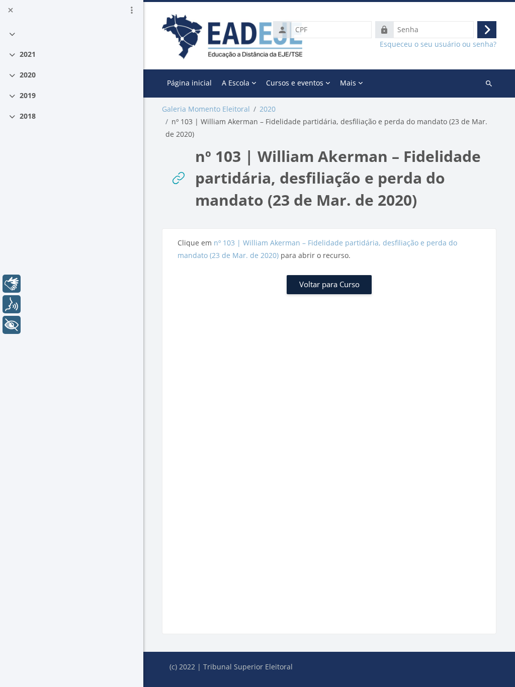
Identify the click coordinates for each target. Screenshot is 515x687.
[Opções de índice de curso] (132, 10)
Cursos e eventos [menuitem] (294, 83)
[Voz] (12, 304)
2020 (28, 74)
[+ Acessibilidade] (12, 325)
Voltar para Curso (329, 284)
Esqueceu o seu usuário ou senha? (438, 44)
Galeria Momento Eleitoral (206, 109)
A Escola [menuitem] (235, 83)
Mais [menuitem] (348, 83)
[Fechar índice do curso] (11, 10)
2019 (28, 95)
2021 (28, 54)
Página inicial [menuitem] (189, 83)
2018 (28, 116)
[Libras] (12, 284)
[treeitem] (72, 33)
